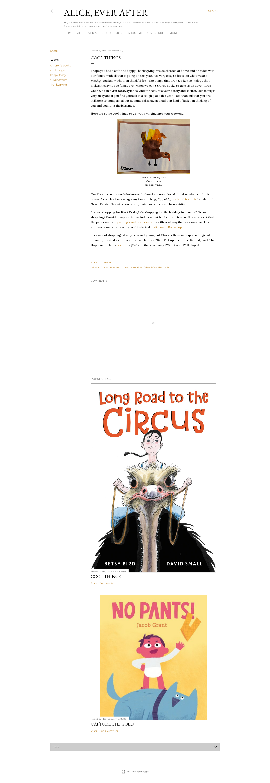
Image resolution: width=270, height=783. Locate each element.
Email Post (105, 262)
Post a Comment (109, 730)
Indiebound (159, 227)
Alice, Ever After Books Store (100, 33)
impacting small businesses (133, 222)
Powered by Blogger (138, 771)
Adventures (156, 33)
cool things (57, 70)
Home (68, 33)
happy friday (58, 75)
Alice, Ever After (106, 13)
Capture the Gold (112, 724)
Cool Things (106, 576)
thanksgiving (58, 84)
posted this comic (184, 199)
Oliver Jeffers (58, 80)
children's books (60, 65)
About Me (135, 33)
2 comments (106, 583)
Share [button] (54, 51)
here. (120, 245)
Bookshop (175, 227)
